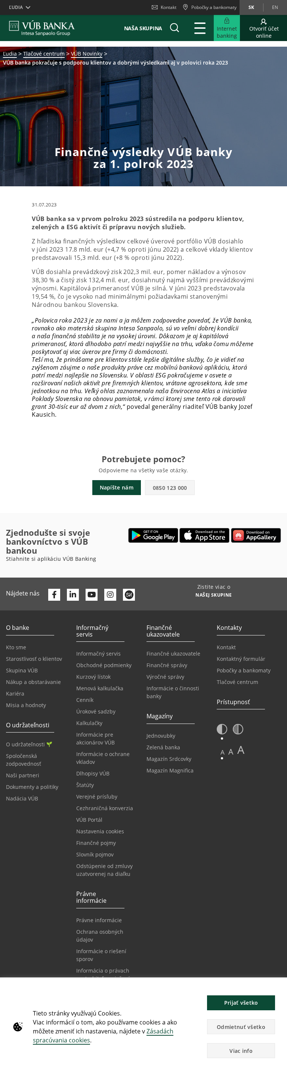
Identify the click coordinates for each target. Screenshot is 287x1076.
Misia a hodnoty (26, 705)
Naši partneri (22, 775)
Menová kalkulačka (99, 688)
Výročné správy (165, 676)
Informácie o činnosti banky (172, 692)
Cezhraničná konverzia (104, 808)
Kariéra (15, 693)
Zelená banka (163, 747)
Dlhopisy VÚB (92, 773)
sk (251, 7)
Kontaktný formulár (241, 658)
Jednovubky (160, 735)
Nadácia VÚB (22, 798)
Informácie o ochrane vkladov (103, 757)
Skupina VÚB (22, 670)
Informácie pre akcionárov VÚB (95, 738)
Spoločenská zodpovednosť (23, 759)
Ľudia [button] (16, 7)
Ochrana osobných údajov (99, 935)
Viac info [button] (241, 1050)
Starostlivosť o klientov (34, 658)
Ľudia (10, 53)
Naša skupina (143, 28)
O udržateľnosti (25, 744)
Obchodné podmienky (104, 665)
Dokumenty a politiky (32, 786)
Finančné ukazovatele (173, 653)
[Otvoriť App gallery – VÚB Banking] (256, 535)
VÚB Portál (89, 819)
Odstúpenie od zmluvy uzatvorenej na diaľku (104, 869)
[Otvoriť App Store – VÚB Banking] (204, 535)
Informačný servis (98, 653)
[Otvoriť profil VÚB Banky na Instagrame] (110, 595)
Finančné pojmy (96, 842)
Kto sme (16, 647)
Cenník (84, 699)
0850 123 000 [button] (170, 487)
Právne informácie (99, 920)
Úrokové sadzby (95, 711)
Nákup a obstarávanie (33, 681)
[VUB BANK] (42, 28)
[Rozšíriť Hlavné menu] (200, 28)
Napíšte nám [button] (116, 487)
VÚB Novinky (86, 53)
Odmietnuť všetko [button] (241, 1026)
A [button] (222, 752)
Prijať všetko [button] (241, 1002)
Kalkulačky (89, 723)
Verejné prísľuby (96, 796)
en (275, 7)
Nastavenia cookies (100, 831)
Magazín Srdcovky (168, 758)
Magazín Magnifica (170, 770)
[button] (174, 28)
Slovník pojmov (95, 854)
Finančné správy (166, 665)
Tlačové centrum (44, 53)
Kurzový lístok (93, 676)
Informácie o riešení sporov (101, 955)
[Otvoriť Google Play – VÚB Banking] (153, 535)
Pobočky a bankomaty (244, 670)
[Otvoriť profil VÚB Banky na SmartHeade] (129, 595)
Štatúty (85, 785)
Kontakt (168, 7)
